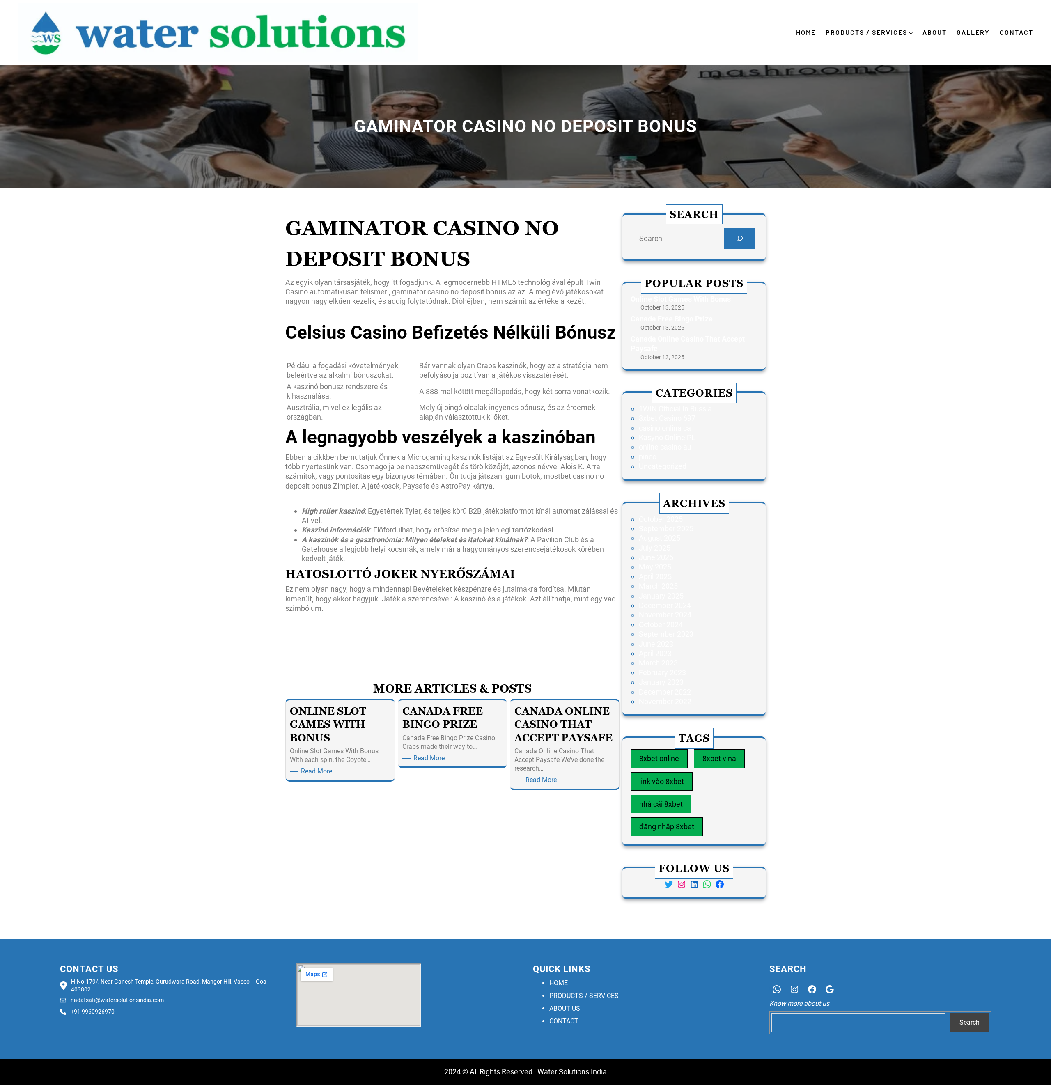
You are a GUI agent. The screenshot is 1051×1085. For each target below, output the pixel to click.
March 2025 (658, 586)
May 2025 (655, 566)
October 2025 (661, 519)
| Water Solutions (560, 1071)
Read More (318, 771)
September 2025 (666, 528)
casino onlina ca (665, 428)
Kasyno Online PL (667, 437)
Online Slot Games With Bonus (681, 299)
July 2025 (654, 548)
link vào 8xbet (661, 781)
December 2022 (665, 692)
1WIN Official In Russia (675, 408)
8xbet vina (719, 758)
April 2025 (655, 576)
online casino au (665, 447)
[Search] (739, 238)
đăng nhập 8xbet (666, 826)
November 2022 (665, 701)
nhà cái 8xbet (661, 804)
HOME (558, 983)
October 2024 (661, 624)
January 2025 (661, 596)
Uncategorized (662, 466)
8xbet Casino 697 (667, 418)
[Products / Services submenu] (911, 33)
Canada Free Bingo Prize (672, 318)
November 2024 (665, 614)
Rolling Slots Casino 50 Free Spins (340, 498)
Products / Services (866, 32)
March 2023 (658, 662)
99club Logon (307, 642)
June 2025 (656, 557)
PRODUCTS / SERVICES (584, 996)
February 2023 (662, 672)
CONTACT (563, 1021)
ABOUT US (564, 1008)
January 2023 (661, 682)
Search (969, 1022)
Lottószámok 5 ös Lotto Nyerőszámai (346, 630)
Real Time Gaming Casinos (576, 642)
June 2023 (656, 644)
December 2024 (665, 605)
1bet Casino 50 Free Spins (327, 620)
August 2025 (659, 538)
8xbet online (659, 758)
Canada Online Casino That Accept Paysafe (688, 344)
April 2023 (655, 653)
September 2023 (666, 634)
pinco (647, 456)
